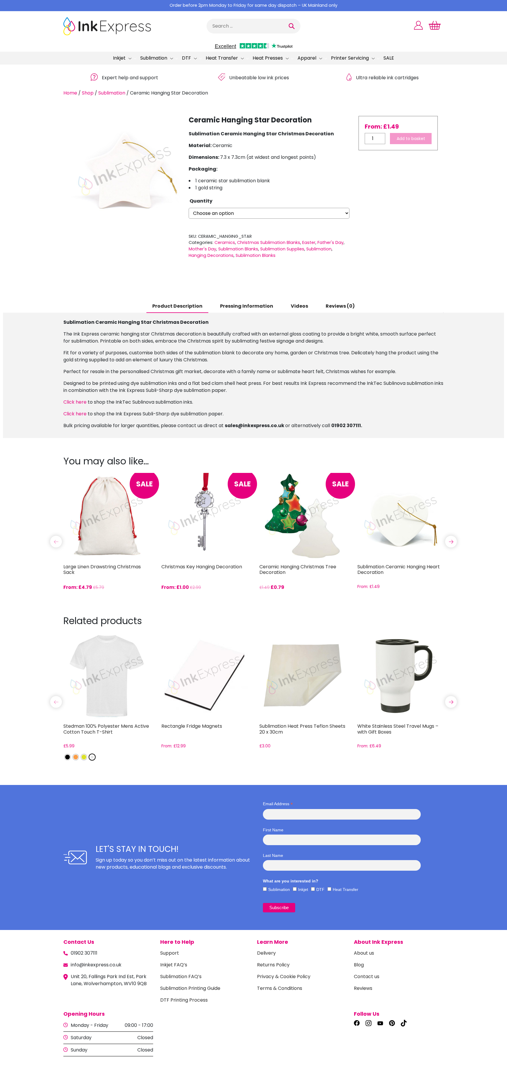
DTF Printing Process (184, 1000)
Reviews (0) (340, 306)
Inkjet (119, 58)
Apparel (307, 58)
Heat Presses (268, 58)
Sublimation (153, 58)
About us (364, 953)
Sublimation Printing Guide (190, 988)
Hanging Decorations (211, 255)
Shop (88, 93)
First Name (273, 830)
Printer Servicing (350, 58)
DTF (186, 58)
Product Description (177, 306)
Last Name (273, 855)
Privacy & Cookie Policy (283, 976)
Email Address (278, 804)
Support (169, 953)
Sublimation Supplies (282, 249)
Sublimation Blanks (238, 249)
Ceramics (224, 242)
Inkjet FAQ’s (173, 964)
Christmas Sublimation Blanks (268, 242)
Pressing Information (246, 306)
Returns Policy (273, 964)
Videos (299, 306)
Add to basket (411, 138)
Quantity (201, 201)
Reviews (363, 988)
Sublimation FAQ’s (181, 976)
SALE (388, 58)
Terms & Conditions (279, 988)
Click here (75, 402)
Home (70, 93)
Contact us (366, 976)
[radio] (67, 757)
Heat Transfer (222, 58)
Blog (359, 964)
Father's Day (330, 242)
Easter (308, 242)
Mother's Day (202, 249)
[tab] (177, 306)
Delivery (266, 953)
